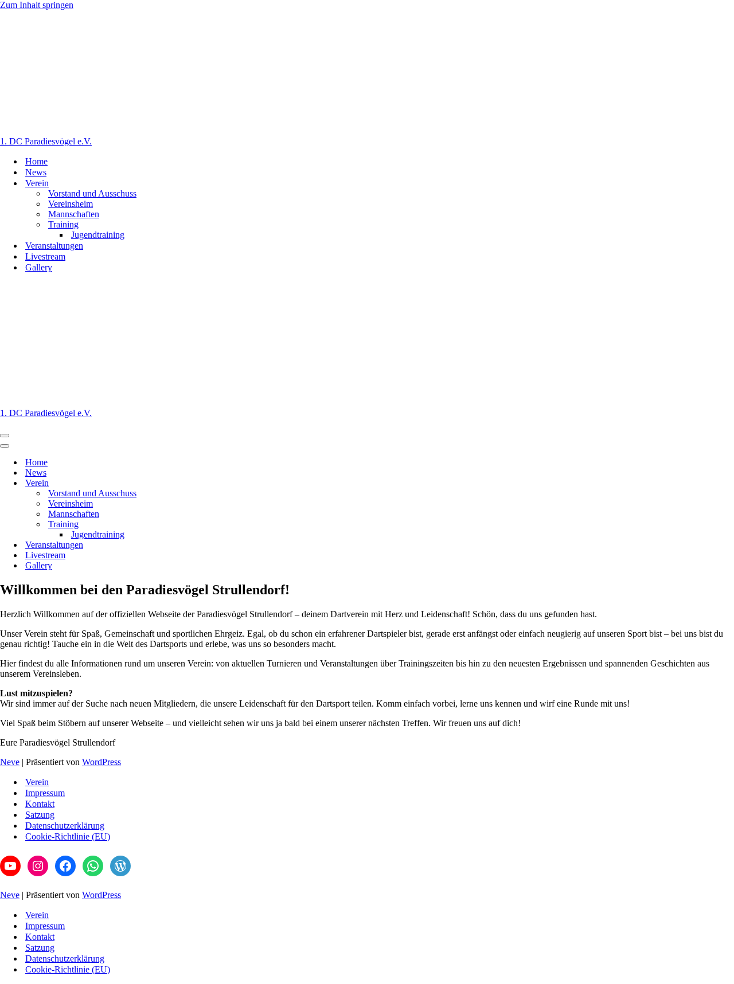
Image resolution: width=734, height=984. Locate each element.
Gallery (38, 267)
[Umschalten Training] (200, 525)
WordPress (101, 762)
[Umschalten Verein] (200, 483)
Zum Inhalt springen (36, 5)
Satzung (39, 815)
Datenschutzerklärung (64, 825)
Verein (37, 782)
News (35, 172)
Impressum (45, 793)
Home (36, 161)
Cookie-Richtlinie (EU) (67, 836)
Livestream (45, 256)
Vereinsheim (70, 204)
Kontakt (39, 804)
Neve (9, 762)
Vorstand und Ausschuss (92, 193)
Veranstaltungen (54, 245)
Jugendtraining (97, 235)
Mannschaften (73, 214)
